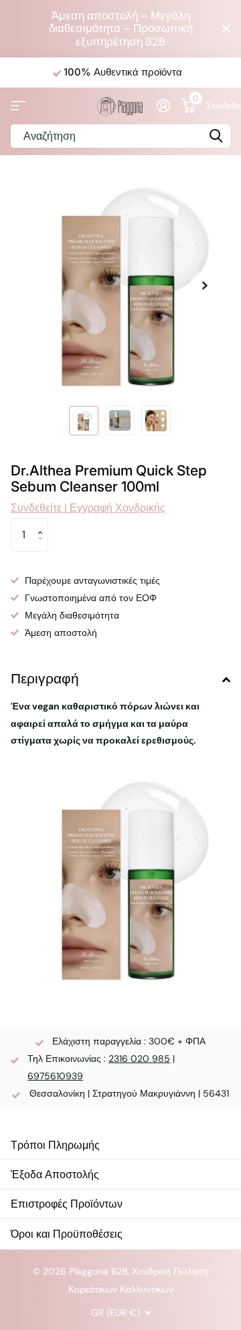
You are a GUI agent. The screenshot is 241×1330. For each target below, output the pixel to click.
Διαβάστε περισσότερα (190, 72)
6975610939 (55, 1076)
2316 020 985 (139, 1058)
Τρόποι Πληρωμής (55, 1144)
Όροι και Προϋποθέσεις (67, 1233)
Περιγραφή (45, 678)
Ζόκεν (215, 136)
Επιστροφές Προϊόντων (67, 1203)
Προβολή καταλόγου (18, 106)
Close (226, 29)
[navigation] (83, 420)
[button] (205, 285)
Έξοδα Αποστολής (55, 1174)
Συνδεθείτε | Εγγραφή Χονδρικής (218, 106)
